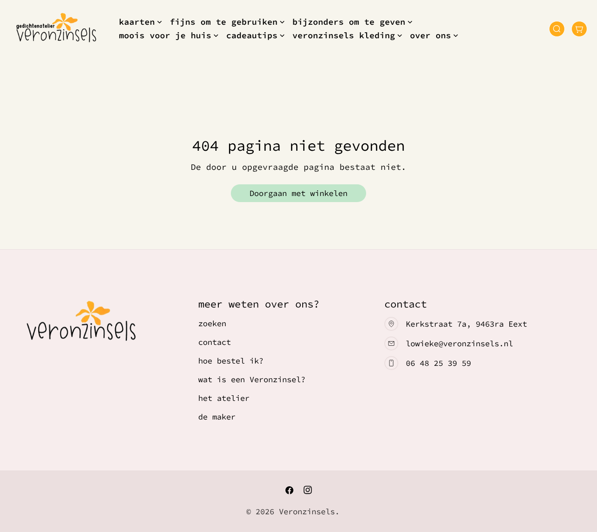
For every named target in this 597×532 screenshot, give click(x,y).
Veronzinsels (307, 511)
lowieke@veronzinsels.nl (459, 343)
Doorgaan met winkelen (298, 193)
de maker (217, 417)
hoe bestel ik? (231, 361)
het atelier (224, 398)
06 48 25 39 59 (438, 363)
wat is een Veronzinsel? (251, 379)
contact (214, 342)
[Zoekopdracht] (557, 29)
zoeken (212, 323)
